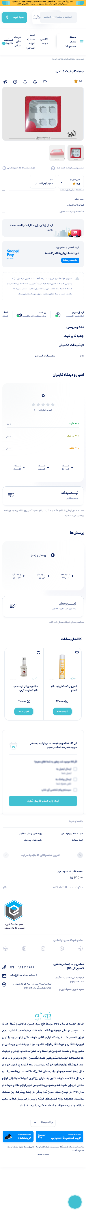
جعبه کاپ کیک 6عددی (70, 872)
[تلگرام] (81, 948)
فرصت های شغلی (17, 41)
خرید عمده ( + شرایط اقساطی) (30, 41)
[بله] (5, 948)
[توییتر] (24, 948)
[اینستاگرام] (43, 948)
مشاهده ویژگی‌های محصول (71, 190)
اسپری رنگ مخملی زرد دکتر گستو (64, 688)
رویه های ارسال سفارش (30, 834)
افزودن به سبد (62, 711)
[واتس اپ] (62, 948)
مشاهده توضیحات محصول (72, 212)
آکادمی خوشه (44, 42)
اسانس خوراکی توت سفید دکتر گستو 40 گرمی (25, 688)
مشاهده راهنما (70, 260)
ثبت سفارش (77, 840)
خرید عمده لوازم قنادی (72, 834)
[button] (80, 855)
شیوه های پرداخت (33, 840)
